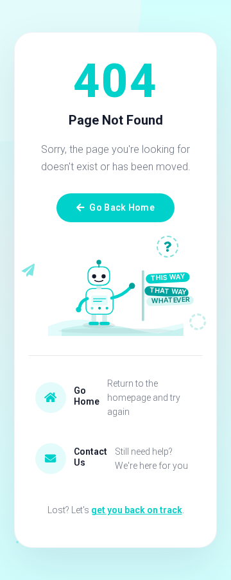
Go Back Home (121, 207)
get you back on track (136, 510)
